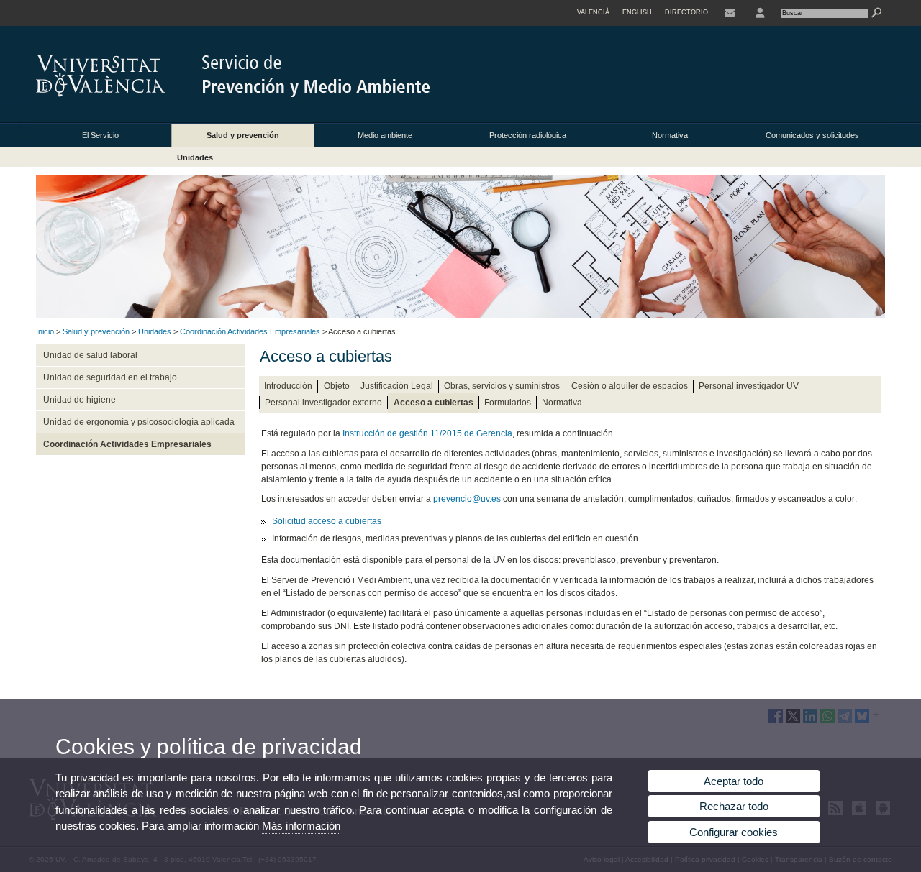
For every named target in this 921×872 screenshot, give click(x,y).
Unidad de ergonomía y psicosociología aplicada (139, 422)
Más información (301, 826)
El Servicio (100, 135)
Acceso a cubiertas (433, 403)
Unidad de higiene (79, 400)
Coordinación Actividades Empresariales (250, 331)
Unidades (195, 157)
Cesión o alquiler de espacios (629, 386)
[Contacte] (730, 13)
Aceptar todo (733, 781)
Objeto (337, 386)
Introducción (288, 386)
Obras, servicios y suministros (502, 386)
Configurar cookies (733, 832)
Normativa (670, 135)
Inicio (45, 331)
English (637, 12)
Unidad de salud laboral (90, 355)
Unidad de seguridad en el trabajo (110, 377)
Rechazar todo (733, 806)
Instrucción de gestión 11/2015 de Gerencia (427, 433)
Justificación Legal (396, 386)
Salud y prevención (243, 135)
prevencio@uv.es (467, 499)
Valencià (593, 12)
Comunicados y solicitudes (812, 135)
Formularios (507, 403)
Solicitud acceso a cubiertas (326, 521)
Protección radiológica (527, 135)
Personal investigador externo (323, 403)
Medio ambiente (385, 135)
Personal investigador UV (749, 386)
